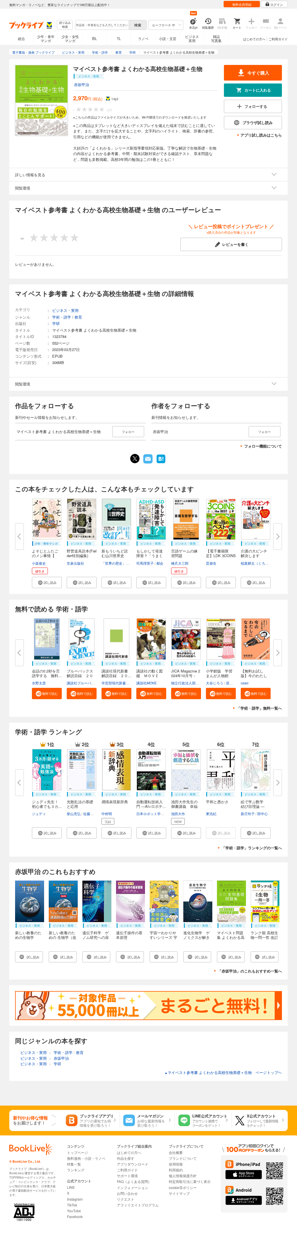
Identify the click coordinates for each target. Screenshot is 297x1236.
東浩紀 (211, 813)
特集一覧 (74, 1164)
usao (245, 682)
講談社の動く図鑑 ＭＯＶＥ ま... (149, 675)
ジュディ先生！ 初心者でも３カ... (47, 804)
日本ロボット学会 (150, 813)
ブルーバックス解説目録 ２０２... (80, 675)
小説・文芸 (167, 38)
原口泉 (231, 682)
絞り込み (65, 24)
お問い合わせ (127, 1193)
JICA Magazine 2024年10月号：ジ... (185, 675)
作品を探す (125, 1158)
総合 (21, 38)
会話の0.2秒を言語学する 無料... (47, 673)
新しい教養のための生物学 (28, 935)
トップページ (77, 1152)
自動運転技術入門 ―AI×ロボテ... (151, 804)
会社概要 (176, 1152)
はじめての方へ (254, 39)
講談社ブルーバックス (84, 682)
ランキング (75, 1169)
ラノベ (143, 38)
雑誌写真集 (216, 38)
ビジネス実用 (192, 38)
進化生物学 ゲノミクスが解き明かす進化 (196, 937)
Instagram (75, 1199)
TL (119, 38)
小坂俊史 (39, 563)
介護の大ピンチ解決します (254, 553)
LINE (71, 1187)
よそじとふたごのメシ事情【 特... (45, 555)
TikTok (72, 1204)
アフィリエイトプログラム (138, 1204)
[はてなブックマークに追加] (161, 462)
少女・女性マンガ (70, 38)
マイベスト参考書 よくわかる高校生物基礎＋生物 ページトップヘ (223, 1072)
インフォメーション (132, 1187)
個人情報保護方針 (183, 1175)
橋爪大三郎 (180, 563)
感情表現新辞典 (115, 801)
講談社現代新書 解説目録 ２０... (117, 673)
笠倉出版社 (75, 563)
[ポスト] (135, 458)
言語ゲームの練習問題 (184, 553)
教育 (78, 317)
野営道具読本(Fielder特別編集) (82, 553)
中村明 (107, 813)
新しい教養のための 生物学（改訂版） (62, 937)
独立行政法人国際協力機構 (192, 682)
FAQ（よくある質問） (134, 1181)
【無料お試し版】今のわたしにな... (254, 675)
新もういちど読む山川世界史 (115, 553)
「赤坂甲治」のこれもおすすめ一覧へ (250, 971)
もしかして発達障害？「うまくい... (149, 555)
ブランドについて (183, 1158)
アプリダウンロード (132, 1164)
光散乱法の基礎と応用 (80, 804)
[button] (47, 582)
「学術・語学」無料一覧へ (259, 708)
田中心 (262, 813)
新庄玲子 (248, 813)
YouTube (74, 1210)
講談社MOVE (146, 682)
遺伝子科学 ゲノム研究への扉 (95, 935)
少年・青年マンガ (46, 38)
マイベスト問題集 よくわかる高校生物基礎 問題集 (231, 939)
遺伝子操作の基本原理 (129, 935)
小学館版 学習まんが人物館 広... (219, 675)
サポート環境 (127, 1175)
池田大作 (178, 813)
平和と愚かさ (217, 801)
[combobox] (101, 25)
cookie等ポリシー (183, 1187)
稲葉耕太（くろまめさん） (261, 563)
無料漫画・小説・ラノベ (86, 1158)
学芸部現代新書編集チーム (122, 682)
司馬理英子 (145, 563)
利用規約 (176, 1169)
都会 (159, 563)
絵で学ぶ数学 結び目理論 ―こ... (254, 806)
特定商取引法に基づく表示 (190, 1181)
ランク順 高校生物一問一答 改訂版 (264, 937)
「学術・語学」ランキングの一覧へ (252, 847)
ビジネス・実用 (65, 310)
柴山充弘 (74, 813)
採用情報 (176, 1164)
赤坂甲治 (81, 84)
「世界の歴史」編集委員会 (122, 563)
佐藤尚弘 (90, 813)
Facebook (75, 1216)
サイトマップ (179, 1193)
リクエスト (125, 1199)
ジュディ (39, 813)
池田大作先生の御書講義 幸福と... (184, 806)
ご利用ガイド (278, 39)
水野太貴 (39, 682)
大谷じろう (214, 682)
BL (94, 38)
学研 (56, 323)
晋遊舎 (211, 563)
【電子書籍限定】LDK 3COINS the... (221, 555)
